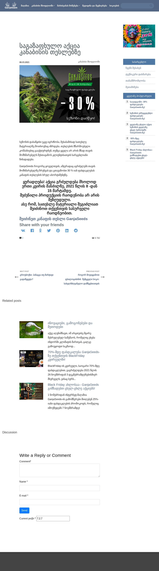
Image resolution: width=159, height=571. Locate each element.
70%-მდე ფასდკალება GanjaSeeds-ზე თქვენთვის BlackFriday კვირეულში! (74, 355)
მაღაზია (25, 6)
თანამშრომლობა (135, 80)
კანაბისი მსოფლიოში (42, 6)
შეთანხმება (132, 87)
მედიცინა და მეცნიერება (94, 6)
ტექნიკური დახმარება (138, 74)
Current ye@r (27, 518)
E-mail (23, 495)
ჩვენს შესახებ (133, 68)
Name (22, 481)
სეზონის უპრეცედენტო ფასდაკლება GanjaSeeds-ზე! (141, 116)
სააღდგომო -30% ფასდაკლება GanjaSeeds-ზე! (138, 104)
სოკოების (114, 6)
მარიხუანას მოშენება (67, 6)
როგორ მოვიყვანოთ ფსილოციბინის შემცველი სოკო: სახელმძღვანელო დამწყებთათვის (81, 279)
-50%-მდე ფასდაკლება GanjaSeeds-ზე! (137, 141)
